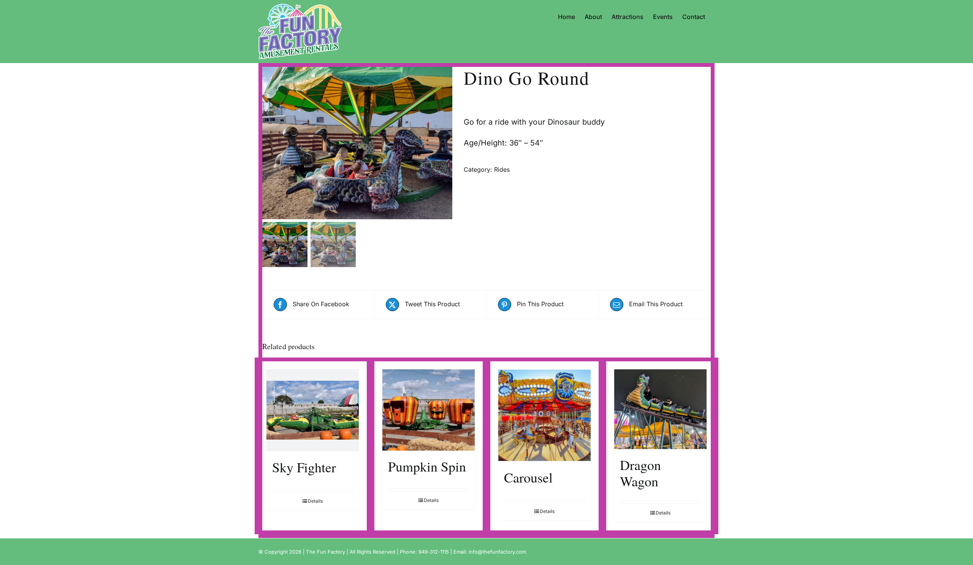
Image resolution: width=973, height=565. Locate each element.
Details (315, 501)
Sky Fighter (304, 467)
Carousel (528, 477)
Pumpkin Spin (427, 466)
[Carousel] (544, 415)
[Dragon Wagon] (660, 409)
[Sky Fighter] (312, 410)
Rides (502, 169)
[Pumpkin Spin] (428, 410)
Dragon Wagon (640, 473)
